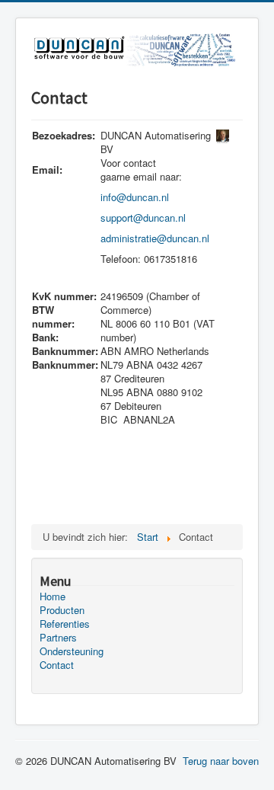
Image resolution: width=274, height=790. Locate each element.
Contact (57, 665)
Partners (58, 637)
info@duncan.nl (134, 197)
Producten (62, 610)
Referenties (65, 624)
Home (52, 596)
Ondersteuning (72, 651)
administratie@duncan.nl (154, 238)
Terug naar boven (221, 760)
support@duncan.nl (143, 217)
